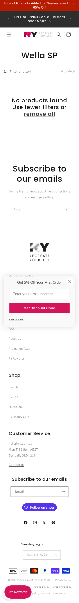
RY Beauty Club (19, 417)
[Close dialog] (69, 281)
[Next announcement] (71, 19)
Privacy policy (63, 580)
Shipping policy (62, 586)
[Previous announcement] (8, 19)
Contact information (54, 593)
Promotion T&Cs (19, 349)
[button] (9, 34)
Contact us (16, 464)
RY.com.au (22, 580)
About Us (15, 338)
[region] (39, 5)
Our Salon (15, 407)
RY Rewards (17, 358)
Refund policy (41, 586)
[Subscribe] (65, 210)
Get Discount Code (39, 308)
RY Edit (13, 397)
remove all (39, 114)
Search (13, 387)
